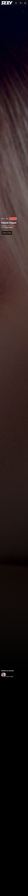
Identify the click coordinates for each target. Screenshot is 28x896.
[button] (16, 3)
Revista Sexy (13, 218)
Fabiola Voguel (9, 676)
